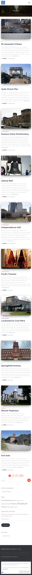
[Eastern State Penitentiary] (16, 119)
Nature (4, 507)
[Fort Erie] (16, 440)
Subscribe (5, 525)
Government (5, 504)
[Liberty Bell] (16, 165)
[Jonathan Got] (3, 3)
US (1, 41)
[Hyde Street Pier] (16, 74)
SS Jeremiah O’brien (11, 44)
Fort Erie (5, 455)
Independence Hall (11, 227)
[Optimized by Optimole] (2, 572)
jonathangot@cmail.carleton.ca (9, 556)
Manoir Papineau (10, 410)
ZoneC (15, 507)
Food (22, 500)
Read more (16, 56)
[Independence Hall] (16, 212)
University (10, 507)
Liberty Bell (7, 181)
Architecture (6, 500)
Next (21, 475)
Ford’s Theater (8, 274)
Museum (22, 503)
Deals (19, 500)
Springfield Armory (11, 366)
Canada (3, 408)
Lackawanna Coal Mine (13, 321)
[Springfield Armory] (16, 350)
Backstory (15, 500)
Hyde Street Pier (9, 89)
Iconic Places (5, 131)
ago (11, 58)
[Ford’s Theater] (16, 259)
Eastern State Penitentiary (15, 134)
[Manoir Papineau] (16, 395)
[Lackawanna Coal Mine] (16, 305)
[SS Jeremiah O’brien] (16, 29)
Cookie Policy (5, 568)
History (14, 504)
